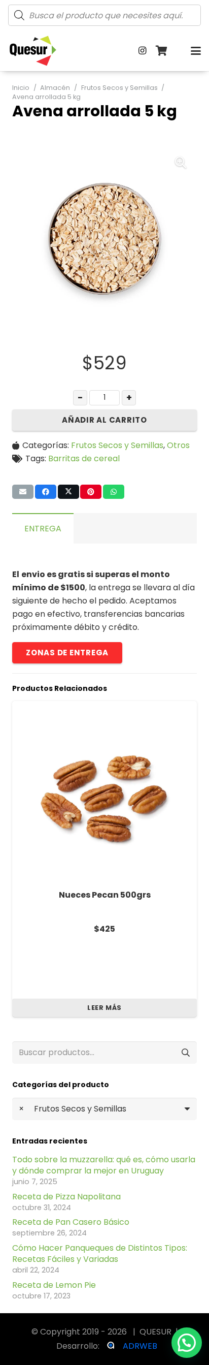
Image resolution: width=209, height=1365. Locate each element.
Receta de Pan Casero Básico (70, 1222)
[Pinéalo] (90, 492)
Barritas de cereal (84, 458)
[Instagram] (142, 51)
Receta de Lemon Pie (54, 1285)
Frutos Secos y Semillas (119, 87)
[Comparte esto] (45, 492)
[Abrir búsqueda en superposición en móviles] (104, 15)
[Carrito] (162, 50)
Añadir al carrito (104, 420)
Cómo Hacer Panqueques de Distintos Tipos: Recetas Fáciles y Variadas (99, 1253)
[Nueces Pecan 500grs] (104, 793)
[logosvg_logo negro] (33, 51)
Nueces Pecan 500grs (105, 895)
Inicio (20, 87)
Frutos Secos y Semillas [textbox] (72, 1109)
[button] (195, 51)
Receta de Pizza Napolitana (66, 1196)
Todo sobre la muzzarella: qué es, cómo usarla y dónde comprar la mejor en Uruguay (103, 1165)
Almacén (55, 87)
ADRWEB (140, 1346)
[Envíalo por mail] (22, 492)
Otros (178, 445)
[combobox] (104, 1109)
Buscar (185, 1052)
